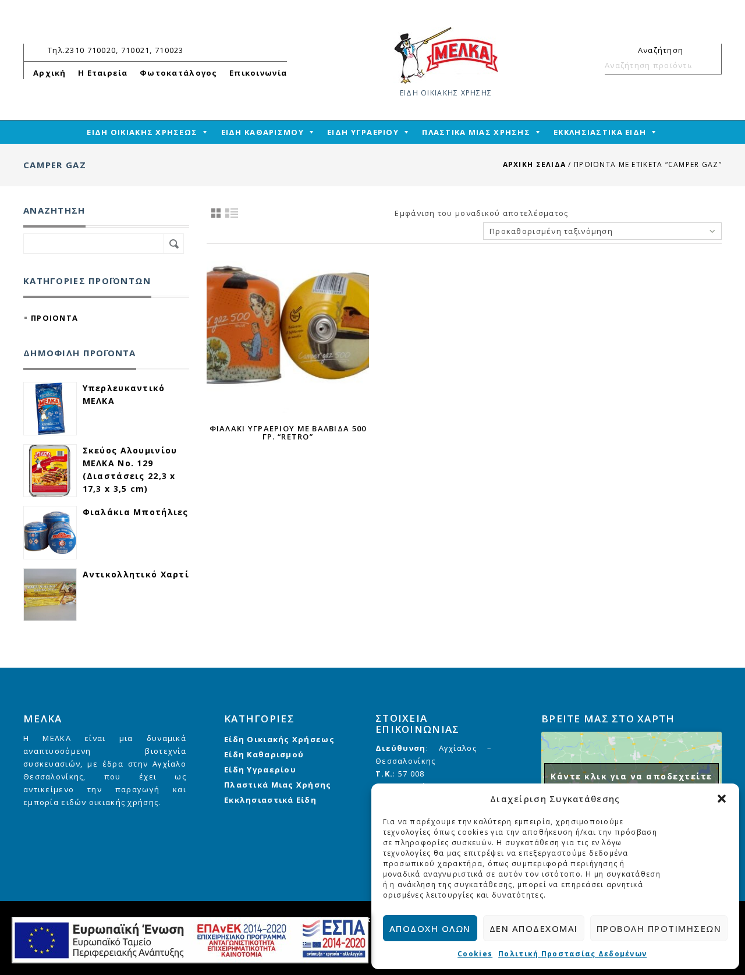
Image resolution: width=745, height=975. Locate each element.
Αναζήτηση (707, 65)
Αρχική (49, 73)
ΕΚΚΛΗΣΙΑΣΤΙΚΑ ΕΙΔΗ (600, 132)
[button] (722, 798)
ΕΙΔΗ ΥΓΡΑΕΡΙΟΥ (363, 132)
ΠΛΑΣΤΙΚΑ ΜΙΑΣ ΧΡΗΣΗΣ (476, 132)
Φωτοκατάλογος (179, 73)
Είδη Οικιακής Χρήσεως (279, 739)
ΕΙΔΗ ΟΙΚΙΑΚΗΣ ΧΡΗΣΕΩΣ (142, 132)
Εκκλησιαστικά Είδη (270, 800)
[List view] (232, 213)
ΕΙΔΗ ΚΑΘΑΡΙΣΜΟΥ (262, 132)
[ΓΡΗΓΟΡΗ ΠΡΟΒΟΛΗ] (288, 334)
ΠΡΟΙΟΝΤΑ (54, 318)
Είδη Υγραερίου (260, 769)
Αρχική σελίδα (534, 164)
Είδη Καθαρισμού (264, 754)
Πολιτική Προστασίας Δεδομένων (572, 954)
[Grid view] (215, 213)
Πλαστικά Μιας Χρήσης (278, 784)
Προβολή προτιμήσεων (659, 928)
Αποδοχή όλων (430, 928)
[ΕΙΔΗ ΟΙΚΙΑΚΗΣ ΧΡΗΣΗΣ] (445, 54)
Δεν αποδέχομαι (533, 928)
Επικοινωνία (258, 73)
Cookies (474, 954)
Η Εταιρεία (103, 73)
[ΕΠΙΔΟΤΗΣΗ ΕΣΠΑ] (190, 940)
